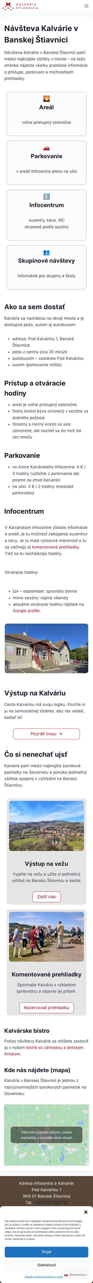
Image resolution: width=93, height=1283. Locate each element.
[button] (85, 1212)
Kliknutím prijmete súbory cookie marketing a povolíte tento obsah (46, 1135)
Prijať (46, 1252)
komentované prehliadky (55, 547)
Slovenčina (77, 1275)
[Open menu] (86, 6)
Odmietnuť (46, 1265)
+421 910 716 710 (51, 1202)
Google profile (26, 610)
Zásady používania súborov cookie (44, 1276)
